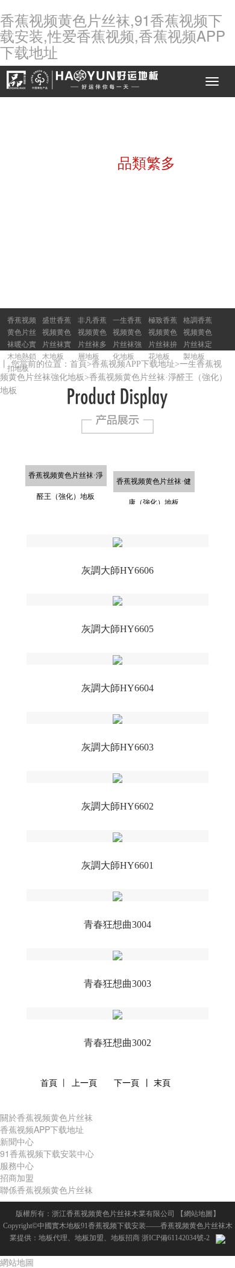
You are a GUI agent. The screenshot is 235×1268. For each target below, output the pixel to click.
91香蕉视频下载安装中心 (47, 1153)
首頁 (78, 364)
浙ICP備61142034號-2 (176, 1238)
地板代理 (53, 1238)
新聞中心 (17, 1141)
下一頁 (126, 1083)
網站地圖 (198, 1213)
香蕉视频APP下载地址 (133, 364)
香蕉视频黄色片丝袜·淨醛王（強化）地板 (65, 478)
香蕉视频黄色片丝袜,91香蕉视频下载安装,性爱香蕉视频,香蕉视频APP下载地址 (112, 35)
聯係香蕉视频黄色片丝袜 (46, 1190)
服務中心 (17, 1165)
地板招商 (125, 1238)
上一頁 (84, 1083)
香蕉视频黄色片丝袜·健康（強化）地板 (153, 484)
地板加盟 (89, 1238)
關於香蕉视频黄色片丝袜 (46, 1117)
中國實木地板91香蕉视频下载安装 (91, 1226)
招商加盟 (17, 1177)
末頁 (162, 1083)
